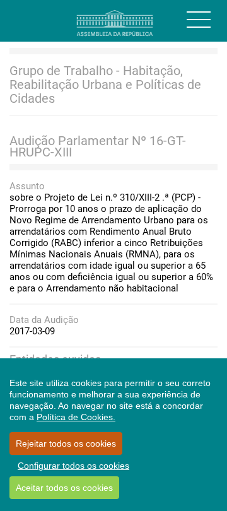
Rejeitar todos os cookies (66, 443)
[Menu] (199, 19)
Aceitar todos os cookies (64, 488)
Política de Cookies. (76, 417)
